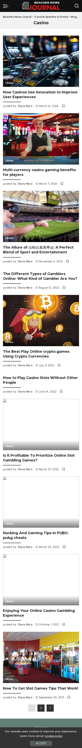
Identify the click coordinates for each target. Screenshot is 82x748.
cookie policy (53, 736)
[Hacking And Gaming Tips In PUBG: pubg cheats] (41, 502)
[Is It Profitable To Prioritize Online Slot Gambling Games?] (41, 424)
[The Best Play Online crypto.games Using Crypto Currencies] (41, 320)
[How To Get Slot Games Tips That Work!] (41, 657)
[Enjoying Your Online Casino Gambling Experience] (41, 579)
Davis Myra (25, 106)
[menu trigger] (7, 6)
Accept (41, 743)
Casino (9, 82)
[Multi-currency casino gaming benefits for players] (41, 139)
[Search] (76, 6)
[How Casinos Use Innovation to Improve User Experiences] (41, 61)
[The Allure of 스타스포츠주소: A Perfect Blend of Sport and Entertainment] (41, 216)
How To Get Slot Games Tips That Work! (40, 688)
